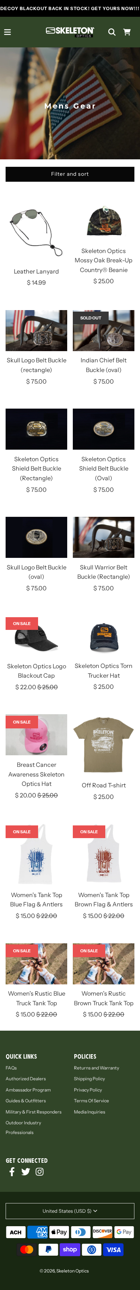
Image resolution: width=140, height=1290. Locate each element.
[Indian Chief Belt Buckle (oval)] (103, 332)
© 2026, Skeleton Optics (64, 1271)
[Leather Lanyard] (36, 232)
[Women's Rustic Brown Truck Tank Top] (103, 965)
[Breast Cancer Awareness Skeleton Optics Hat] (36, 736)
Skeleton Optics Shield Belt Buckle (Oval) (103, 468)
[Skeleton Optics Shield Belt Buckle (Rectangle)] (36, 431)
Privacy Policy (88, 1090)
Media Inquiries (89, 1112)
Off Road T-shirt (104, 785)
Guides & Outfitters (26, 1100)
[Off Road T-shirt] (103, 746)
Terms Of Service (91, 1100)
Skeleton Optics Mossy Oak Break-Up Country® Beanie (104, 260)
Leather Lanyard (36, 271)
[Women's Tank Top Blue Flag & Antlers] (36, 856)
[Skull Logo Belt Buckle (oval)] (36, 539)
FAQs (11, 1068)
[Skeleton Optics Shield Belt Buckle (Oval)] (103, 431)
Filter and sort (70, 174)
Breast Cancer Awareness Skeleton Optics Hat (36, 774)
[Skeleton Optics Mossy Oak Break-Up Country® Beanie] (103, 222)
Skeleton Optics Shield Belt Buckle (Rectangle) (36, 468)
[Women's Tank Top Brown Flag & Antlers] (103, 856)
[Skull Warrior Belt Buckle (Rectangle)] (103, 539)
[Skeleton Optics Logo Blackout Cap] (36, 638)
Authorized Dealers (26, 1078)
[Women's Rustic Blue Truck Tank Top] (36, 965)
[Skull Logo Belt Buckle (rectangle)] (36, 332)
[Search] (112, 32)
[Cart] (126, 32)
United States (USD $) (67, 1211)
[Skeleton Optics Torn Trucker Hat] (103, 638)
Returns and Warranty (96, 1068)
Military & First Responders (34, 1112)
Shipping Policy (89, 1078)
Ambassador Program (28, 1090)
